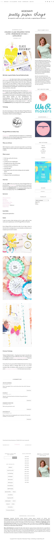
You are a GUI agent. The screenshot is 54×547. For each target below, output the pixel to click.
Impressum (6, 1)
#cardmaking (10, 473)
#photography (8, 501)
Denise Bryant (6, 411)
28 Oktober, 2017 (7, 384)
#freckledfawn (10, 485)
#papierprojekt (10, 497)
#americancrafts (10, 470)
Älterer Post (28, 444)
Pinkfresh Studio (6, 79)
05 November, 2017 (7, 413)
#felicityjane (10, 482)
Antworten (29, 390)
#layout (20, 29)
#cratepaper (10, 476)
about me (32, 1)
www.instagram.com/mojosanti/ (20, 358)
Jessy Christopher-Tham (7, 202)
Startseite (17, 444)
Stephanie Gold (5, 206)
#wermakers (10, 507)
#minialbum (10, 494)
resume (19, 1)
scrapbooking (25, 1)
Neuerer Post (6, 444)
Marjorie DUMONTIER (8, 403)
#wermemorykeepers (10, 510)
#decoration (10, 479)
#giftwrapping (15, 29)
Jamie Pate (5, 199)
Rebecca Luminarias (6, 197)
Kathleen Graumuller (7, 203)
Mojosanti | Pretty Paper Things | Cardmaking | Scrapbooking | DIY (30, 538)
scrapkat (5, 393)
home (2, 1)
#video (13, 504)
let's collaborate (13, 1)
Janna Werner (5, 200)
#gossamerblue (8, 491)
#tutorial (8, 504)
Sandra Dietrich (6, 205)
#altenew (10, 467)
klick (26, 101)
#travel (14, 501)
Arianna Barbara (7, 383)
